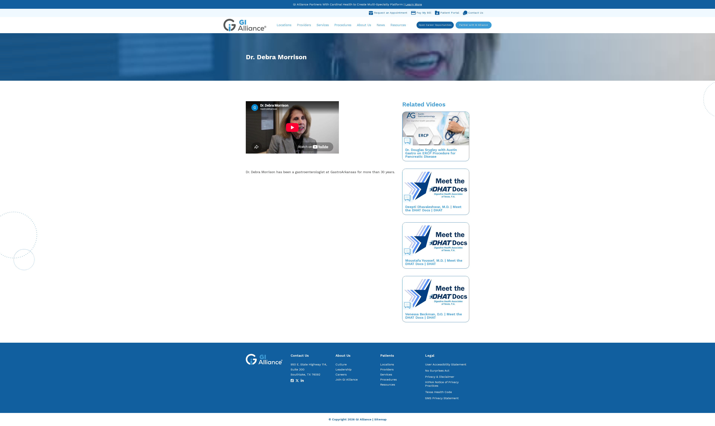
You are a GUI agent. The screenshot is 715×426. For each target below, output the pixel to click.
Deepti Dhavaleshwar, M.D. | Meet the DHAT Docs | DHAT (433, 208)
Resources (398, 25)
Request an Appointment (390, 12)
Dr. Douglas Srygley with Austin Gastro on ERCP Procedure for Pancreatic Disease (431, 153)
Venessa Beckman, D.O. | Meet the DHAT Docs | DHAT (433, 315)
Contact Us (475, 12)
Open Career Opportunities (435, 25)
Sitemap (380, 419)
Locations (284, 25)
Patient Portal (449, 12)
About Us (364, 25)
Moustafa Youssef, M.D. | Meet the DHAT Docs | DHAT (433, 262)
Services (323, 25)
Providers (304, 25)
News (381, 25)
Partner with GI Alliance (473, 25)
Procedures (342, 25)
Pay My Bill (424, 12)
